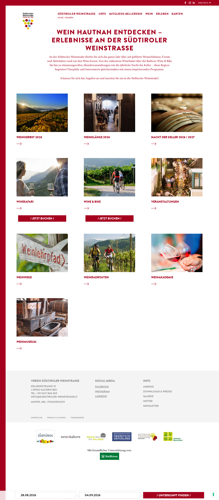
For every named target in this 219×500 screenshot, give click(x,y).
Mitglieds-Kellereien (125, 14)
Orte (102, 14)
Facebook (102, 387)
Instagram (102, 391)
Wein (149, 14)
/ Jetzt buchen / (42, 218)
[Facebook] (186, 3)
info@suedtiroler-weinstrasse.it (54, 397)
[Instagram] (190, 3)
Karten (177, 14)
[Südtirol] (45, 436)
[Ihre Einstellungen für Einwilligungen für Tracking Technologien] (213, 494)
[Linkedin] (194, 3)
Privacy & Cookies (56, 418)
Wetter (148, 401)
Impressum (36, 418)
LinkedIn (101, 396)
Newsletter (151, 406)
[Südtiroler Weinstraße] (28, 20)
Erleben (162, 14)
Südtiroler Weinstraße (77, 14)
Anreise (148, 387)
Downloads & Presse (157, 391)
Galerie (148, 396)
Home (60, 18)
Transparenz (77, 418)
